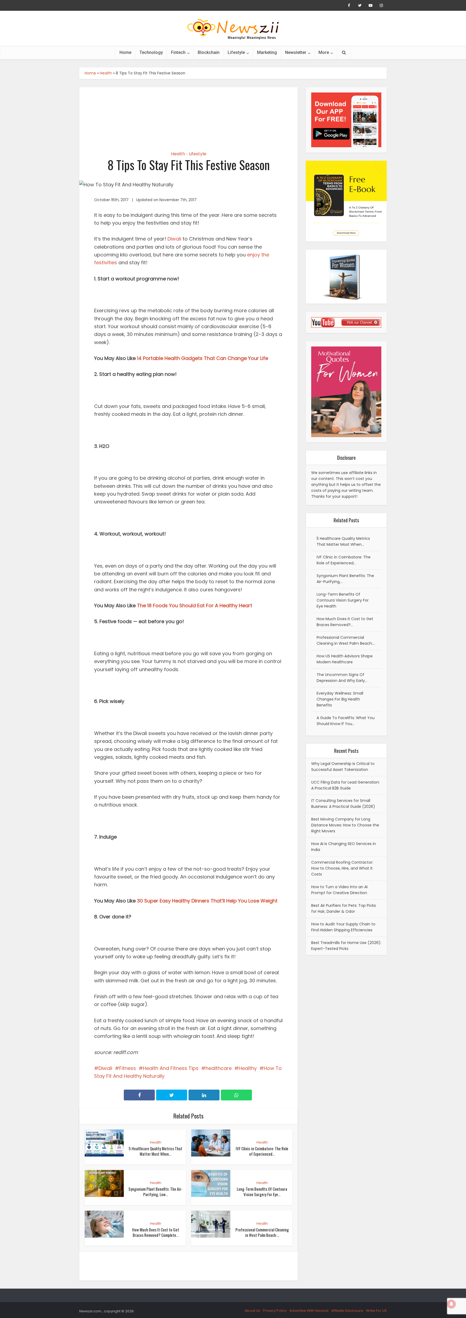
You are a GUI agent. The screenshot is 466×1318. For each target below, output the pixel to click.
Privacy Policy (275, 1310)
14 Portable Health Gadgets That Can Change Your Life (202, 358)
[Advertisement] (188, 114)
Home (125, 52)
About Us (252, 1310)
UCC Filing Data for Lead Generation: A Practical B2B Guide (345, 785)
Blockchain (209, 52)
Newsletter (295, 52)
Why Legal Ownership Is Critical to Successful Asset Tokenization (343, 766)
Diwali (174, 238)
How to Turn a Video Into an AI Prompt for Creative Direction (339, 889)
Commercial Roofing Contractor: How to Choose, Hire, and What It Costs (342, 868)
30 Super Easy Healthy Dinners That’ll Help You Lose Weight (207, 900)
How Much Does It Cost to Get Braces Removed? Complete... (155, 1232)
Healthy (248, 1068)
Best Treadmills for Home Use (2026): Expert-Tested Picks (346, 945)
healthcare (218, 1068)
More (323, 52)
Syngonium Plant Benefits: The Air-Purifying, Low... (155, 1191)
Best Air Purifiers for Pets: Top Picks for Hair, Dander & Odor (343, 908)
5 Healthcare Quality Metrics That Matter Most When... (155, 1151)
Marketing (267, 52)
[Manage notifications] (451, 1304)
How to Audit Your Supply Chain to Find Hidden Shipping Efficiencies (343, 927)
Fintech (178, 52)
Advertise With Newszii (308, 1310)
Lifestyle (236, 52)
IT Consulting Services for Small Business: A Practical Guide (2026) (343, 803)
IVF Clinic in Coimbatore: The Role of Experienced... (262, 1151)
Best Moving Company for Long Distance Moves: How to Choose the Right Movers (345, 825)
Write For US (376, 1310)
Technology (151, 52)
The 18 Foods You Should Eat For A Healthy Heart (194, 605)
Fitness (127, 1068)
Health (106, 73)
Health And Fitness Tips (170, 1068)
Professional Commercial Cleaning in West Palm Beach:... (262, 1232)
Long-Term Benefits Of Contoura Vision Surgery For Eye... (262, 1191)
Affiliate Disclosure (347, 1310)
